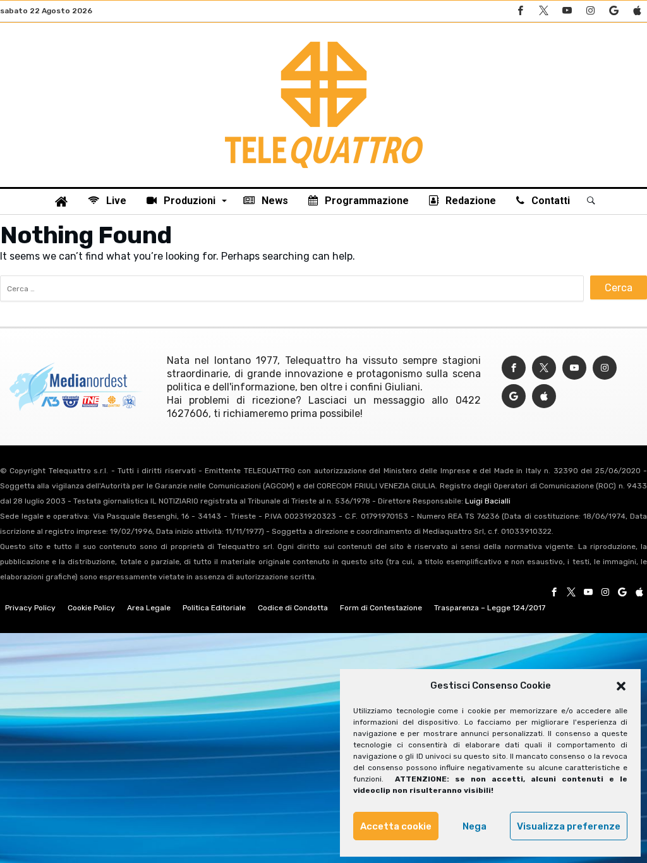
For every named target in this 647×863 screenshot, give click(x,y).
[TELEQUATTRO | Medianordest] (324, 42)
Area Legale (149, 607)
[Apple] (637, 11)
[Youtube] (567, 11)
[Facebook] (520, 11)
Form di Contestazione (381, 607)
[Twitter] (543, 11)
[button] (621, 686)
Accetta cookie (396, 826)
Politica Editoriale (214, 607)
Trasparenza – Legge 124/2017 (489, 607)
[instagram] (590, 11)
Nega (475, 826)
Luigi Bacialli (488, 501)
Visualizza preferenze (568, 826)
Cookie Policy (91, 607)
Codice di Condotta (293, 607)
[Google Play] (613, 11)
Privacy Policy (30, 607)
